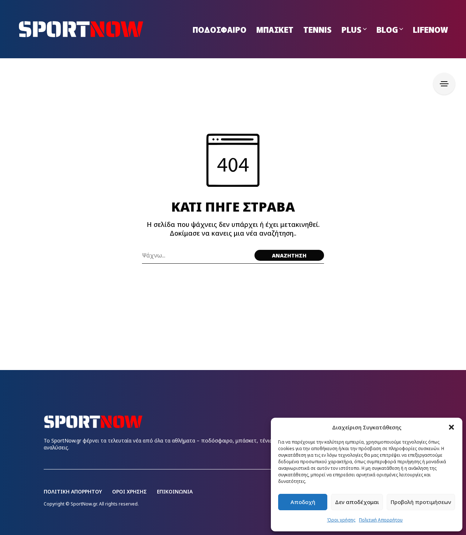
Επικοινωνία (175, 491)
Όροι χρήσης (341, 520)
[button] (451, 427)
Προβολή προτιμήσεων (421, 502)
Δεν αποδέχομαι (357, 502)
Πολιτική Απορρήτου (381, 520)
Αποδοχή (303, 502)
